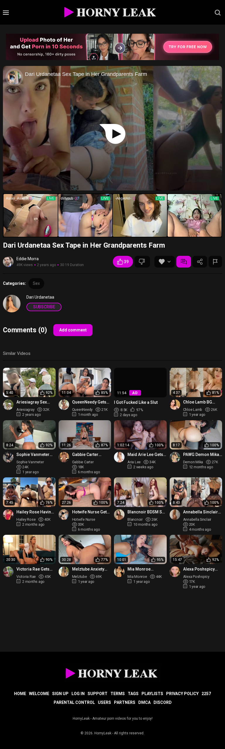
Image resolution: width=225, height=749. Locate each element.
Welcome (39, 693)
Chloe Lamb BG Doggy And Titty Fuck (198, 402)
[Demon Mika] (175, 457)
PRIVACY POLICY (182, 693)
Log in (78, 693)
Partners (124, 702)
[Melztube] (64, 571)
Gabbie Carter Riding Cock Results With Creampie (91, 454)
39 (126, 261)
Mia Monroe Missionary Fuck (143, 569)
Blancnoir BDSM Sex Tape (146, 512)
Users (104, 702)
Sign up (60, 693)
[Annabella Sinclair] (175, 514)
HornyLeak (102, 733)
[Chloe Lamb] (175, 404)
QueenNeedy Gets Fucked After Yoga (89, 402)
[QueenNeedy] (64, 404)
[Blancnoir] (119, 514)
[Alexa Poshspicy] (175, 571)
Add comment (73, 330)
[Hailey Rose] (8, 514)
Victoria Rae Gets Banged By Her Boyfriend (33, 569)
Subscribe (44, 306)
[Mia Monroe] (119, 571)
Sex (36, 283)
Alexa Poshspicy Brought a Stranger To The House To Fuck (201, 569)
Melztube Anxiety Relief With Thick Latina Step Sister (88, 569)
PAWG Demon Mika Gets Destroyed (201, 454)
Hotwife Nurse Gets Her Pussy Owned (90, 512)
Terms (117, 693)
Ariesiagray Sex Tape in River (31, 402)
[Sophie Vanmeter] (8, 457)
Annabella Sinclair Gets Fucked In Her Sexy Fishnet (201, 512)
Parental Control (74, 702)
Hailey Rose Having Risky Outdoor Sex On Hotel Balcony (35, 512)
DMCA (144, 702)
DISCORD (163, 702)
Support (98, 693)
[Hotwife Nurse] (64, 514)
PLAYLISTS (152, 693)
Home (20, 693)
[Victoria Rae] (8, 571)
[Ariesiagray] (8, 404)
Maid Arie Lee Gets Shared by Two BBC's (145, 454)
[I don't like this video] (142, 262)
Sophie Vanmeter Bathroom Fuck (33, 454)
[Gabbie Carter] (64, 457)
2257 (206, 693)
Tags (133, 693)
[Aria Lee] (119, 457)
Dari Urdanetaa (40, 297)
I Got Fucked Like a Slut (136, 402)
